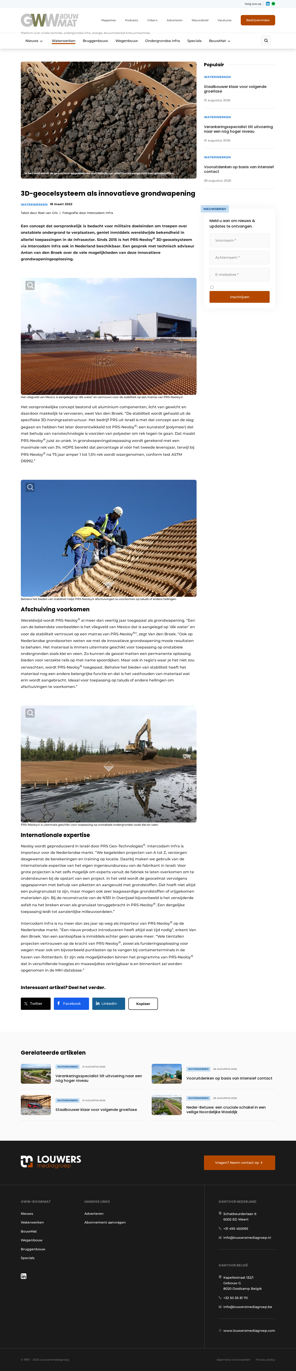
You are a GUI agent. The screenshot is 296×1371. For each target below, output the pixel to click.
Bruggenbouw (95, 41)
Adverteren (174, 20)
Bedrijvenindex (258, 20)
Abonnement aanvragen (105, 1222)
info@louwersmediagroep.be (247, 1307)
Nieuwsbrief (200, 20)
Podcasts (131, 20)
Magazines (108, 20)
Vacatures (224, 20)
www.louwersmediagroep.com (249, 1331)
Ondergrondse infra (162, 41)
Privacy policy (265, 1359)
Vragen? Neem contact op (237, 1163)
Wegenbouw (126, 41)
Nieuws (31, 41)
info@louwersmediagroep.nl (247, 1238)
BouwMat (217, 41)
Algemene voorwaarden (233, 1359)
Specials (194, 41)
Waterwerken (63, 41)
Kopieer (143, 1004)
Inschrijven (239, 297)
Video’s (152, 20)
